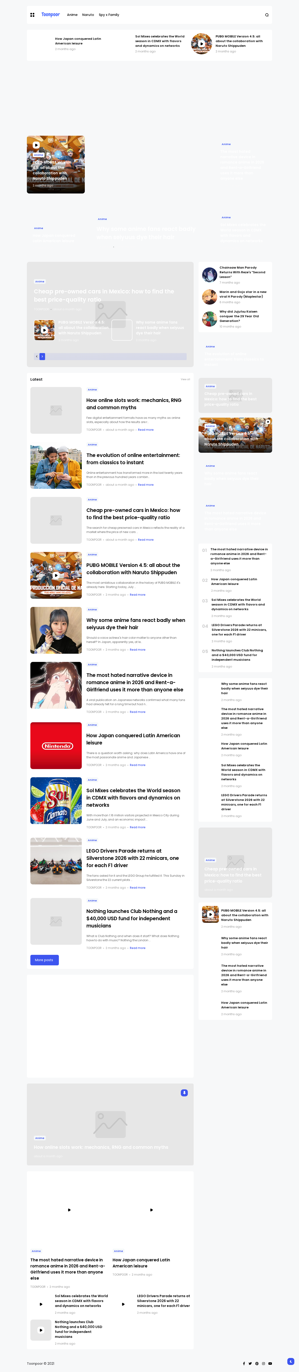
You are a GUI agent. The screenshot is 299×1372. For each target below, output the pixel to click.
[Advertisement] (149, 98)
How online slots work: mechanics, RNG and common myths (101, 1147)
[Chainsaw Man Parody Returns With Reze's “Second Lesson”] (209, 275)
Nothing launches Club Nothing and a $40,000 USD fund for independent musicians (131, 918)
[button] (32, 15)
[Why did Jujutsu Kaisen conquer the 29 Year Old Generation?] (209, 319)
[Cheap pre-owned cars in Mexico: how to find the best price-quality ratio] (56, 520)
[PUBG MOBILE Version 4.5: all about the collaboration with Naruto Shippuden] (201, 43)
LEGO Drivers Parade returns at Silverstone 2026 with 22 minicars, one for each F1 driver (132, 858)
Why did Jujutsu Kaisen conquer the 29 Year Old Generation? (239, 316)
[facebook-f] (244, 1363)
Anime (72, 14)
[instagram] (263, 1363)
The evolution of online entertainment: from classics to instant (234, 359)
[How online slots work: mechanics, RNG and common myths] (56, 410)
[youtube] (270, 1363)
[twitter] (250, 1363)
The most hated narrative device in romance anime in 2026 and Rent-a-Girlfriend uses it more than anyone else (134, 682)
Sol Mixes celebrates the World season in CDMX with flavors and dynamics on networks (160, 41)
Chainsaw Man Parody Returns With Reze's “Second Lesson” (242, 272)
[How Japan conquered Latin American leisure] (41, 43)
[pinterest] (257, 1363)
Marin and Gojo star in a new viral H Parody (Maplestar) (243, 294)
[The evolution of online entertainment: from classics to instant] (56, 465)
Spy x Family (109, 14)
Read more (146, 430)
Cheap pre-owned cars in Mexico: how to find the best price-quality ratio (230, 399)
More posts (44, 960)
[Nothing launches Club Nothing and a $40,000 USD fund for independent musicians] (56, 921)
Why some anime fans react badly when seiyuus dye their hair (160, 328)
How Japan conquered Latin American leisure (78, 41)
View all (185, 379)
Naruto (88, 14)
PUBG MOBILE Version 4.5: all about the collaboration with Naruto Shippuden (239, 41)
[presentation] (36, 356)
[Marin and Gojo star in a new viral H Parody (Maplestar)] (209, 297)
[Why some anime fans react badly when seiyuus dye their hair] (149, 196)
